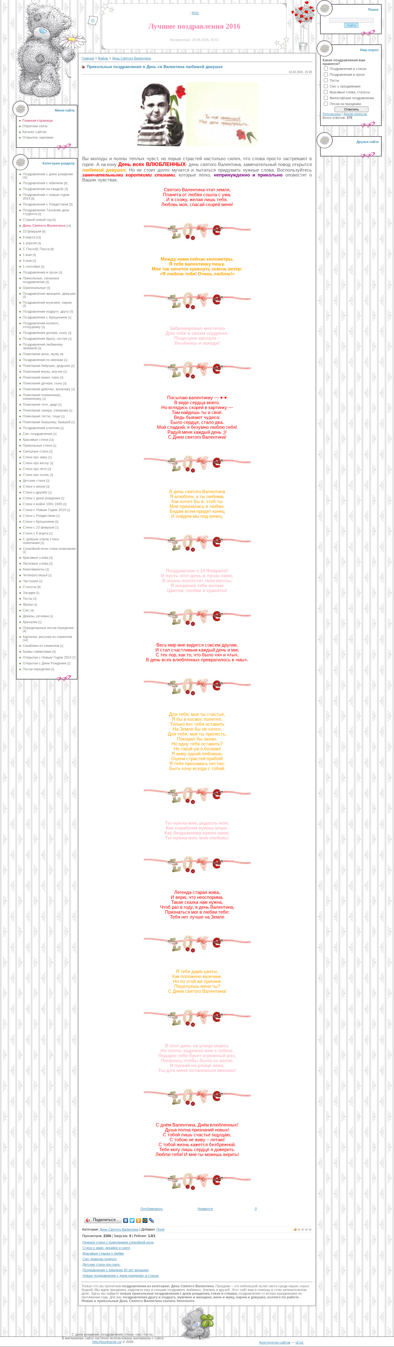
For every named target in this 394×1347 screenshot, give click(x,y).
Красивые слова (35, 557)
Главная (88, 58)
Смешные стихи (35, 451)
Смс (26, 610)
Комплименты (34, 569)
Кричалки (30, 622)
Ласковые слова (35, 563)
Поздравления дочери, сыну (45, 333)
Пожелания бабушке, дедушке (46, 365)
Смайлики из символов (41, 645)
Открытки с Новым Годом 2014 (47, 657)
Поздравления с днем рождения (48, 174)
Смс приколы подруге (99, 1259)
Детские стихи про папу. (101, 1264)
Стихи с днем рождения (41, 498)
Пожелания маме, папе (41, 377)
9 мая (27, 260)
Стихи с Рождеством (39, 515)
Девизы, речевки (36, 616)
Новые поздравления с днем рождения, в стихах (120, 1275)
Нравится (205, 1209)
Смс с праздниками (345, 86)
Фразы (28, 604)
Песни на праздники (345, 104)
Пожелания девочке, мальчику (46, 389)
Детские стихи (34, 480)
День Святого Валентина (44, 225)
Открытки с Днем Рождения (44, 663)
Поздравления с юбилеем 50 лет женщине (115, 1270)
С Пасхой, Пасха (36, 249)
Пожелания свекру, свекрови (45, 410)
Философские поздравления (352, 98)
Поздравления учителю (41, 428)
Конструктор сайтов (274, 1342)
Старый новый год (37, 219)
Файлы (103, 58)
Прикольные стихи (37, 445)
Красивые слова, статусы (350, 92)
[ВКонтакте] (126, 1220)
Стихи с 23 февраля (38, 527)
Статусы (29, 587)
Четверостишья (35, 575)
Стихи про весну (36, 463)
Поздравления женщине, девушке (49, 293)
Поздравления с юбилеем (43, 183)
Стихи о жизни (34, 486)
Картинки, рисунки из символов (47, 637)
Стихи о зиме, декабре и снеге (106, 1248)
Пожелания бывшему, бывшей (46, 422)
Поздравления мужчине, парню (47, 302)
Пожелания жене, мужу (41, 354)
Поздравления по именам (43, 360)
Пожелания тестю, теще (41, 416)
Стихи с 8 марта (35, 533)
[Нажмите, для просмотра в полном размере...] (197, 144)
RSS (195, 13)
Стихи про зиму (35, 457)
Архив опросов (355, 114)
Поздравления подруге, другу (46, 311)
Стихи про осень (36, 475)
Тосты (27, 598)
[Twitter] (132, 1220)
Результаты (332, 114)
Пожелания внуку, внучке (42, 371)
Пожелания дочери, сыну (42, 383)
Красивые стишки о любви (103, 1253)
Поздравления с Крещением (45, 317)
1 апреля (30, 243)
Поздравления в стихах (348, 69)
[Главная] (93, 24)
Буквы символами (37, 651)
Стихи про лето (35, 469)
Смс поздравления (37, 434)
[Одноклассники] (138, 1220)
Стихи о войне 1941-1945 (42, 504)
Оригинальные (34, 288)
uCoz (300, 1342)
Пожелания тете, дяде (40, 404)
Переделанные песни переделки (48, 628)
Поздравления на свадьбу (43, 189)
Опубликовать (151, 1209)
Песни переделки (36, 669)
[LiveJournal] (151, 1220)
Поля (160, 1229)
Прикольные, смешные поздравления (41, 280)
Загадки (29, 592)
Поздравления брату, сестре (45, 338)
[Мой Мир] (145, 1220)
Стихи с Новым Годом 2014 (44, 510)
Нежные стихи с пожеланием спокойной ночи (118, 1242)
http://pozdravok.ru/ (107, 1342)
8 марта (29, 237)
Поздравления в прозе (40, 272)
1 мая (27, 255)
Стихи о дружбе (35, 492)
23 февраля (32, 231)
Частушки (30, 581)
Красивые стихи (35, 439)
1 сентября (31, 266)
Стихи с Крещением (38, 521)
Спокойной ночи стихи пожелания (49, 548)
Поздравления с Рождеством (45, 204)
